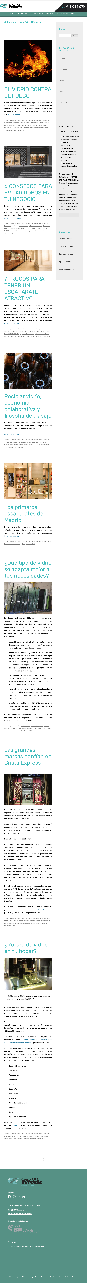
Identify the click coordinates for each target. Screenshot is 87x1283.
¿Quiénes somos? (21, 13)
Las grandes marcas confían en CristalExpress (27, 756)
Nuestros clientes (52, 13)
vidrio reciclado (9, 447)
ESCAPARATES (31, 228)
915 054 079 (75, 6)
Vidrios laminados (66, 269)
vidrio (43, 923)
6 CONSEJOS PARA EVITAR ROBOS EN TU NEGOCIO (28, 192)
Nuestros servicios (36, 13)
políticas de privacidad (69, 140)
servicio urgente (24, 231)
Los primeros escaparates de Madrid (23, 513)
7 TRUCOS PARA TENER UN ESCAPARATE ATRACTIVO (24, 288)
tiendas (32, 923)
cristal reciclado (21, 442)
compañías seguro (10, 1136)
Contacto (74, 13)
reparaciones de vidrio (11, 128)
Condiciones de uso (56, 1277)
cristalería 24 (35, 122)
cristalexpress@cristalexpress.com (20, 1214)
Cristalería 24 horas (33, 442)
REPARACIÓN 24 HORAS (25, 1136)
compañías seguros (19, 920)
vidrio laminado (25, 128)
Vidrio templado (35, 128)
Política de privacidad (42, 1277)
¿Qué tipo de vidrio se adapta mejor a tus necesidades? (28, 569)
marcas (17, 923)
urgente (38, 923)
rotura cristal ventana (16, 1138)
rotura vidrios (28, 1138)
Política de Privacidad (67, 209)
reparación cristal (39, 1136)
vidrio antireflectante (42, 334)
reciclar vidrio (45, 444)
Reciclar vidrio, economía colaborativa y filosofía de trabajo (27, 406)
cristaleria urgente (15, 125)
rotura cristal (14, 231)
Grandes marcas (36, 918)
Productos (64, 13)
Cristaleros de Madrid (39, 125)
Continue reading (16, 115)
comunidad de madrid (23, 122)
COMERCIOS (8, 920)
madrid (16, 731)
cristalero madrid (27, 444)
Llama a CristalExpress (40, 910)
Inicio (11, 13)
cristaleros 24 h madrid (43, 728)
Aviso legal (30, 1277)
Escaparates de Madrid (12, 544)
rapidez (26, 923)
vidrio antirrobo (9, 336)
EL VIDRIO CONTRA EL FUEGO (27, 92)
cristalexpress (9, 731)
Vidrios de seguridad (37, 231)
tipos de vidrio (65, 262)
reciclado (37, 444)
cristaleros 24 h (27, 125)
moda (22, 923)
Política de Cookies (71, 1277)
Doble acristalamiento (18, 228)
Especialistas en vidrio (27, 334)
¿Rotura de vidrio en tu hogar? (26, 947)
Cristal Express (11, 6)
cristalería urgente (37, 120)
